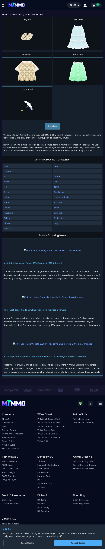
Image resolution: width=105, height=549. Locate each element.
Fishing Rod (59, 218)
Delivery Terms (9, 430)
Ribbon (7, 228)
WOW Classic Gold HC (47, 433)
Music (6, 181)
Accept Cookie (78, 543)
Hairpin (7, 197)
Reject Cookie (27, 543)
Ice (5, 187)
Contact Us (7, 422)
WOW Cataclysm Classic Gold (51, 426)
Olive (6, 192)
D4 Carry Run (43, 511)
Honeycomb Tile (61, 197)
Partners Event (44, 476)
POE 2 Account (9, 479)
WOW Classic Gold (46, 430)
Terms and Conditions (12, 433)
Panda (7, 202)
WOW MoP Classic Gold (48, 419)
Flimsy (7, 223)
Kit (5, 176)
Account (41, 487)
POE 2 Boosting (9, 476)
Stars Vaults (43, 468)
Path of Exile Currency (83, 422)
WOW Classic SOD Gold (48, 437)
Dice (39, 479)
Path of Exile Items (82, 419)
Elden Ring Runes (81, 503)
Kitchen (57, 176)
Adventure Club (44, 483)
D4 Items (41, 500)
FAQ (4, 426)
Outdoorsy (59, 192)
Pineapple (8, 213)
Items (56, 187)
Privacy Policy (8, 437)
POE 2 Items (7, 465)
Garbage (58, 213)
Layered (7, 171)
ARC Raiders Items (10, 523)
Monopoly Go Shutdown (48, 465)
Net (55, 181)
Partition (58, 202)
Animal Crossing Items (83, 468)
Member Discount (10, 448)
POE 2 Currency (9, 461)
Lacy (56, 166)
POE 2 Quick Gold (10, 468)
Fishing (7, 218)
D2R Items (7, 500)
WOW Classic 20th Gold (48, 422)
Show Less (52, 126)
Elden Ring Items (81, 500)
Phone (7, 207)
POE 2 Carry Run (9, 472)
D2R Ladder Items (10, 503)
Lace (6, 166)
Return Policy (8, 441)
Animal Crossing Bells (83, 461)
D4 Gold (41, 503)
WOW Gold (42, 441)
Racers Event (43, 472)
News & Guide (8, 445)
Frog (56, 223)
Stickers (41, 461)
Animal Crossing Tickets (84, 465)
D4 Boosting (43, 507)
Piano (56, 207)
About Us (6, 419)
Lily (55, 171)
